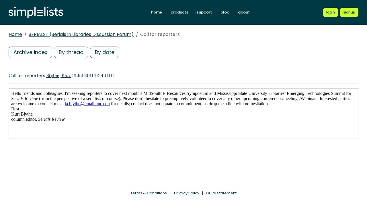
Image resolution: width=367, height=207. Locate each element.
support (204, 12)
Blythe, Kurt (58, 75)
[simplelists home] (36, 12)
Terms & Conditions (148, 193)
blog (224, 12)
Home (15, 34)
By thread (71, 52)
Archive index (30, 52)
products (179, 12)
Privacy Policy (186, 193)
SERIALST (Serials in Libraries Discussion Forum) (81, 34)
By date (104, 52)
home (156, 12)
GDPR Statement (221, 193)
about (244, 12)
